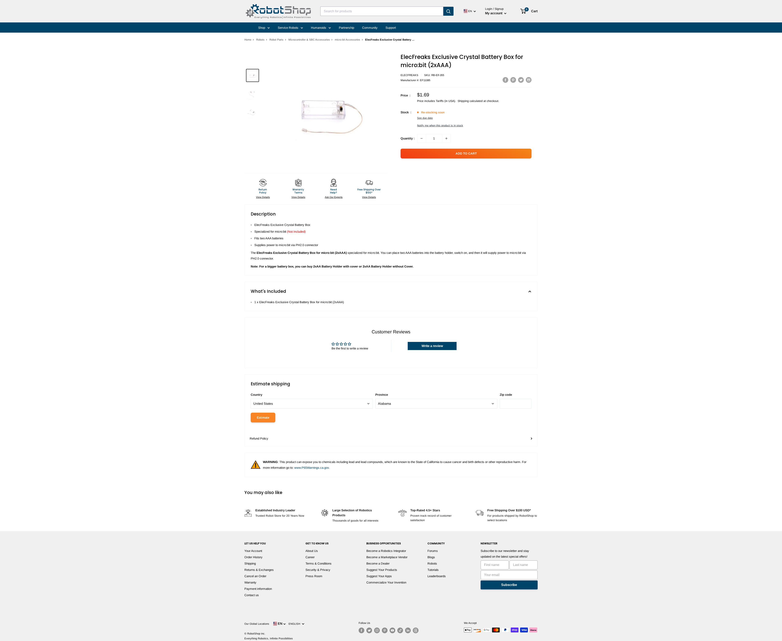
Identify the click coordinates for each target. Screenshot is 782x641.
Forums (432, 551)
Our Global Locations (256, 623)
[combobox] (381, 11)
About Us (311, 551)
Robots (260, 39)
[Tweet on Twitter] (521, 80)
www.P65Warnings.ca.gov (311, 467)
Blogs (431, 557)
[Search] (448, 11)
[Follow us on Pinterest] (385, 630)
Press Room (313, 576)
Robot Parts (276, 39)
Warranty (250, 582)
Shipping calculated (470, 101)
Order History (253, 557)
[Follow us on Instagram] (377, 630)
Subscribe (509, 585)
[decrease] (421, 138)
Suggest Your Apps (379, 576)
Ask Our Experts (334, 197)
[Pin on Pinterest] (513, 80)
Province (381, 394)
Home (247, 39)
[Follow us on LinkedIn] (408, 630)
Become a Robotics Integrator (386, 551)
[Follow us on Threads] (415, 630)
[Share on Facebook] (505, 80)
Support (391, 27)
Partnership (346, 27)
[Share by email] (529, 80)
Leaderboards (436, 576)
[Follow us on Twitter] (369, 630)
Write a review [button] (432, 346)
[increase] (446, 138)
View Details (263, 197)
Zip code (506, 394)
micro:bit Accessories (347, 39)
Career (310, 557)
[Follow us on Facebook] (361, 630)
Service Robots (288, 27)
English (295, 623)
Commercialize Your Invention (386, 582)
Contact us (251, 595)
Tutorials (433, 569)
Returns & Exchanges (259, 569)
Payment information (258, 588)
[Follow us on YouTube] (392, 630)
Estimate (263, 417)
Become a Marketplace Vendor (386, 557)
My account (494, 13)
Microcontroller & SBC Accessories (309, 39)
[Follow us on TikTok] (400, 630)
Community (370, 27)
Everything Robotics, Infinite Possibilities (268, 638)
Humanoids (319, 27)
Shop (262, 27)
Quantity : (408, 138)
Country (256, 394)
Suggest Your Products (381, 569)
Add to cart (466, 153)
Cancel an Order (255, 576)
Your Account (253, 551)
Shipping (250, 563)
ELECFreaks (409, 75)
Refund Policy (259, 438)
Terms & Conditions (318, 563)
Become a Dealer (378, 563)
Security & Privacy (317, 569)
